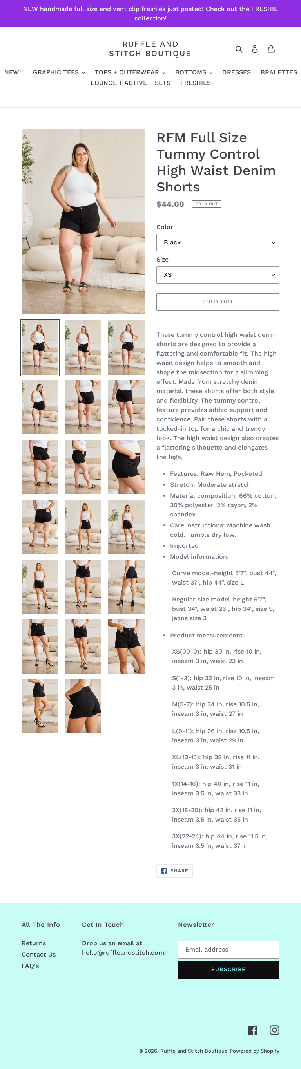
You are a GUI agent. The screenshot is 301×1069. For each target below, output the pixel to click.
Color (164, 227)
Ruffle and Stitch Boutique (150, 48)
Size (162, 259)
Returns (34, 943)
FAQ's (30, 966)
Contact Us (39, 954)
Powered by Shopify (254, 1051)
